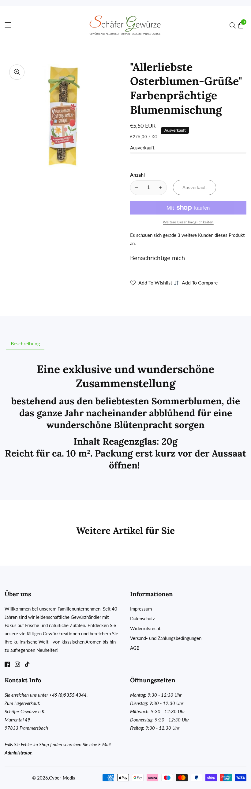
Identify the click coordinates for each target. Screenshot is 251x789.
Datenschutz (142, 618)
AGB (135, 648)
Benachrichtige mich (157, 257)
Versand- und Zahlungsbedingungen (165, 638)
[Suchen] (234, 25)
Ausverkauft (194, 187)
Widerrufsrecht (145, 628)
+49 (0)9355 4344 (68, 695)
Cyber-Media (62, 778)
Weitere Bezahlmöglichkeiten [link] (188, 222)
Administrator (18, 752)
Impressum (141, 608)
